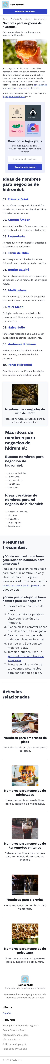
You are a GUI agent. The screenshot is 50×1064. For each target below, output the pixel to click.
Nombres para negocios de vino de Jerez (25, 411)
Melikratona (17, 290)
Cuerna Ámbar (19, 219)
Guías (5, 19)
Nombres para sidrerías (25, 899)
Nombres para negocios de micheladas (25, 792)
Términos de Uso (12, 1039)
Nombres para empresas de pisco (25, 740)
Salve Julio (16, 327)
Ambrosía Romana (22, 344)
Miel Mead (15, 307)
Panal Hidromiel (20, 365)
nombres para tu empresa (21, 585)
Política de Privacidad (15, 1048)
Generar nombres (25, 11)
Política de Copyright (14, 1044)
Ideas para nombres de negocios (21, 1025)
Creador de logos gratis (25, 141)
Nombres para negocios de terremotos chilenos (25, 845)
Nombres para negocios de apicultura (25, 950)
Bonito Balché (18, 269)
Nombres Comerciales (20, 19)
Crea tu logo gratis (25, 167)
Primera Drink (18, 199)
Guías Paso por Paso (14, 1030)
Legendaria (16, 236)
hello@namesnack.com (15, 1034)
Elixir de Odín (18, 253)
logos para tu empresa (14, 96)
